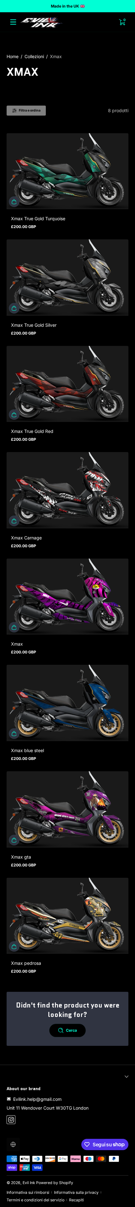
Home (13, 56)
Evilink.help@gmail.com (37, 1099)
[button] (14, 201)
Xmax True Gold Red (32, 431)
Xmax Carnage (26, 537)
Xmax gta (21, 857)
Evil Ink (29, 1182)
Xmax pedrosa (26, 963)
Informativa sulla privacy (76, 1192)
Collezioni (34, 56)
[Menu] (13, 22)
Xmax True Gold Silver (34, 325)
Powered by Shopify (54, 1182)
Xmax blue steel (27, 750)
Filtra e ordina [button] (29, 110)
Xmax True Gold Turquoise (38, 218)
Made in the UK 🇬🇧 (67, 6)
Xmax (56, 56)
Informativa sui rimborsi (28, 1192)
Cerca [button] (71, 1030)
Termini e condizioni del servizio (35, 1200)
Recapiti (76, 1200)
